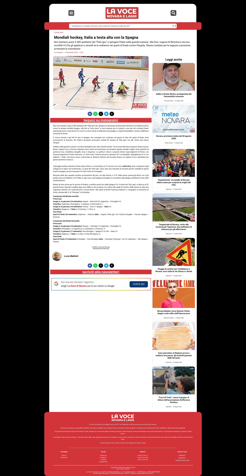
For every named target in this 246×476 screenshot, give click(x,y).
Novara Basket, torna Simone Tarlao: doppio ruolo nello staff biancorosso (173, 312)
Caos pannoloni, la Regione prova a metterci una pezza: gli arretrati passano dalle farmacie (174, 355)
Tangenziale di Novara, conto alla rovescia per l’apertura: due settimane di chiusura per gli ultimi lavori (174, 226)
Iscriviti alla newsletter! (100, 272)
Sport (61, 32)
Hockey (56, 32)
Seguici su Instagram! (101, 120)
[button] (71, 13)
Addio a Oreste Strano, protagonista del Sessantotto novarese (173, 95)
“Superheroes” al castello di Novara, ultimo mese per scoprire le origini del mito (101, 26)
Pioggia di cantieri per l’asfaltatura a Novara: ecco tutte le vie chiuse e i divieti (173, 270)
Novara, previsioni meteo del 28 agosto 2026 (173, 137)
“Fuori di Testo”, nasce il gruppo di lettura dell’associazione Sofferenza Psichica (174, 399)
